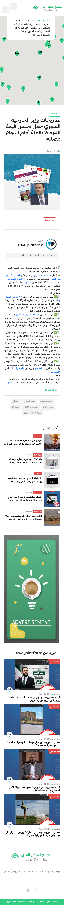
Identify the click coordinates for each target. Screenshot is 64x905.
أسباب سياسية (46, 401)
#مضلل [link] (11, 383)
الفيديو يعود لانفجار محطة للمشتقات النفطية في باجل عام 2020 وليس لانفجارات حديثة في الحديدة (23, 444)
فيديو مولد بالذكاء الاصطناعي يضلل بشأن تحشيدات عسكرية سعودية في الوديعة (23, 517)
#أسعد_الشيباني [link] (43, 276)
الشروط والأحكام (12, 872)
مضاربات (15, 407)
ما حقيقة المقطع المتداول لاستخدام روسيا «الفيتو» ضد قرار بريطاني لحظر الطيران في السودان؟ (25, 482)
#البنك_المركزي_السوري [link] (28, 315)
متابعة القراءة (51, 390)
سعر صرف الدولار (31, 407)
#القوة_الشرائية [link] (16, 369)
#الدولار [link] (27, 283)
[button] (40, 53)
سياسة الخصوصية (29, 872)
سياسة (54, 114)
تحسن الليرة (48, 407)
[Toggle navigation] (5, 9)
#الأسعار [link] (39, 369)
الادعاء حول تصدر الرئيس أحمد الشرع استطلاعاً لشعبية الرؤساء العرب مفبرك (25, 499)
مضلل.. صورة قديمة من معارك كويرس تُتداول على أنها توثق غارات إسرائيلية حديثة (32, 834)
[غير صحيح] (32, 675)
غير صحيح (38, 436)
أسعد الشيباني (29, 401)
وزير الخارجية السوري (32, 412)
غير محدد (49, 220)
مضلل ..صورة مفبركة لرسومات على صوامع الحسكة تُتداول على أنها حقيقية (32, 744)
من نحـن (44, 872)
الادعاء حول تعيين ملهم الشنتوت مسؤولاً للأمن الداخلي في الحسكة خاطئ (34, 789)
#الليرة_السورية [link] (15, 279)
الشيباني (16, 401)
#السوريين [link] (55, 372)
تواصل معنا (54, 872)
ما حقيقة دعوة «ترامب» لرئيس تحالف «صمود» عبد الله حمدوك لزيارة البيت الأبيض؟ (25, 463)
